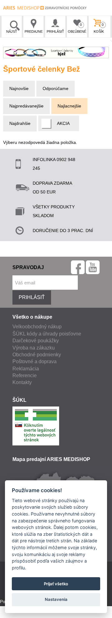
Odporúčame (55, 88)
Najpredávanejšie (26, 105)
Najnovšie (19, 88)
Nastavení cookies (18, 614)
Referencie (24, 375)
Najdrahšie (19, 123)
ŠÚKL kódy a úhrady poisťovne (46, 333)
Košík (99, 28)
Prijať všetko (56, 583)
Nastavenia (56, 599)
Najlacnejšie (69, 105)
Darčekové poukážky (35, 340)
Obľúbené (77, 28)
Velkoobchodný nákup (37, 326)
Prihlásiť (55, 31)
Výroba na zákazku (33, 347)
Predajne (34, 31)
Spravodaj (28, 267)
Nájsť (11, 31)
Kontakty (22, 382)
